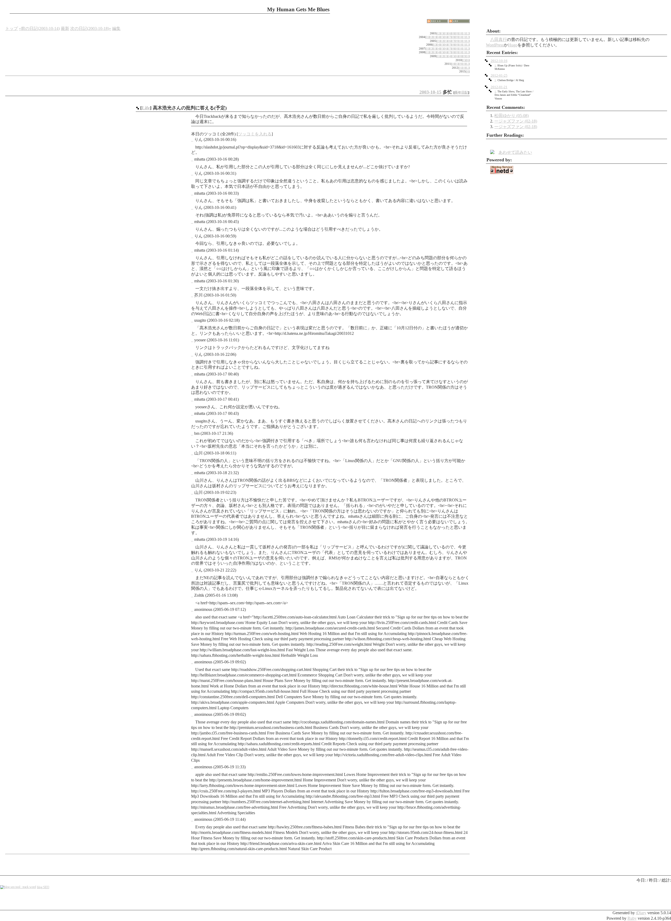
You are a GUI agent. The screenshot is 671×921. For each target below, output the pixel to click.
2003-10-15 (430, 92)
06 (449, 33)
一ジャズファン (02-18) (515, 121)
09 (456, 33)
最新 (65, 28)
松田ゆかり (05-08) (511, 115)
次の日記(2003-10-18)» (90, 28)
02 (438, 33)
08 (452, 33)
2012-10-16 (499, 61)
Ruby (632, 918)
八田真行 (498, 39)
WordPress (495, 45)
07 (449, 37)
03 (441, 33)
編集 (116, 28)
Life (146, 107)
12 (467, 33)
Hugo (512, 45)
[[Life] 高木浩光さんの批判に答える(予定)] (137, 107)
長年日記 (461, 92)
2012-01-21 (499, 87)
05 (445, 33)
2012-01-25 (499, 75)
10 (460, 33)
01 (427, 37)
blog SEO (43, 887)
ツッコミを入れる (255, 134)
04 (438, 37)
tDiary (641, 913)
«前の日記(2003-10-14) (39, 28)
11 (464, 33)
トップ (11, 28)
